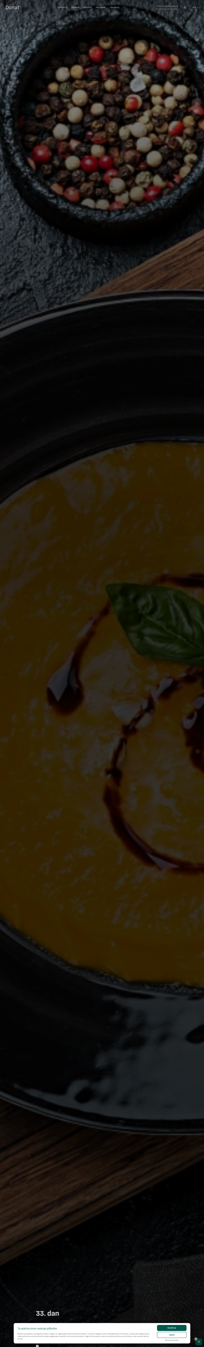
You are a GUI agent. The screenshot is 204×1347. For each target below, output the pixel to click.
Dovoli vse (172, 1328)
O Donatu (62, 7)
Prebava (75, 7)
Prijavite (172, 9)
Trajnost (115, 7)
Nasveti (88, 7)
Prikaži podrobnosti (171, 1340)
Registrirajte (162, 9)
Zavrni (171, 1335)
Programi (101, 7)
